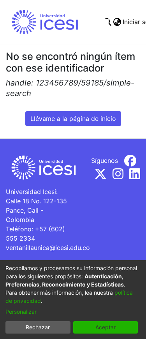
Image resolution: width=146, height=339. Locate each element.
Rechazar (38, 327)
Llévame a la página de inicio (73, 118)
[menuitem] (117, 21)
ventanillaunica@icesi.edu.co (48, 248)
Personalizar (21, 311)
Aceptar (105, 327)
